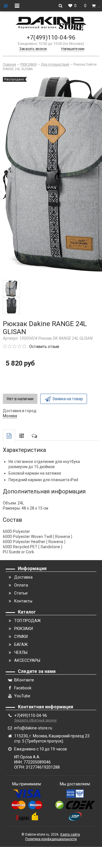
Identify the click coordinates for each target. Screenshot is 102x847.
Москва (10, 416)
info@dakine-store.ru (33, 728)
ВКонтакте (24, 680)
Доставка (23, 577)
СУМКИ (21, 636)
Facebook (22, 688)
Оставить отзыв (44, 346)
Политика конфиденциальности (51, 839)
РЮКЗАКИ (23, 628)
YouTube (22, 696)
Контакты (23, 601)
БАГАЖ (21, 644)
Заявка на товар (67, 399)
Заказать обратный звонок (35, 720)
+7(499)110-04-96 (51, 37)
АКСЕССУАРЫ (27, 660)
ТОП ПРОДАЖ (27, 620)
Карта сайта (70, 834)
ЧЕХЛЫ (20, 652)
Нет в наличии (20, 399)
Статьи (20, 593)
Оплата (21, 585)
